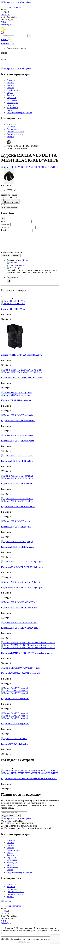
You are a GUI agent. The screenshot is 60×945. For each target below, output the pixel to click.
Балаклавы (12, 100)
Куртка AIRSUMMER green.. (16, 527)
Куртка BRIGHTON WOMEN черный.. (21, 673)
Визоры (10, 105)
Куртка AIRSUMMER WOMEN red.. (19, 607)
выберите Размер (9, 195)
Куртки (10, 85)
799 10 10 (5, 14)
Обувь (10, 92)
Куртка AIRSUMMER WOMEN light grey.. (22, 567)
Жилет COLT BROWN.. (13, 309)
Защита (10, 95)
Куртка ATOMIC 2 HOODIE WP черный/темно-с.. (26, 653)
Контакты (11, 124)
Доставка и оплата (15, 131)
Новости (11, 126)
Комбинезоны (13, 90)
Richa (25, 260)
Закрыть (5, 255)
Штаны (10, 87)
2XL (24, 197)
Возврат (10, 136)
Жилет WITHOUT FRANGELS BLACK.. (21, 355)
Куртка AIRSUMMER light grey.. (17, 547)
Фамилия (5, 224)
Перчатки (11, 97)
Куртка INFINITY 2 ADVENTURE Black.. (22, 377)
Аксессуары (12, 102)
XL (17, 197)
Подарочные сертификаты (19, 112)
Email (3, 230)
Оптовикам (12, 129)
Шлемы (10, 82)
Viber (3, 22)
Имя (3, 221)
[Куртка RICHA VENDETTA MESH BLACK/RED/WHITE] (29, 167)
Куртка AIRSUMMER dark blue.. (18, 484)
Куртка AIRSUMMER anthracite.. (18, 420)
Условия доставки (15, 265)
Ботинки (11, 80)
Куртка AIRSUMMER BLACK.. (17, 461)
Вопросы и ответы (15, 134)
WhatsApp (6, 24)
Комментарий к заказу (11, 252)
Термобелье (12, 107)
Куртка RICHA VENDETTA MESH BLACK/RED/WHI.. (29, 778)
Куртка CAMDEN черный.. (15, 698)
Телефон (5, 227)
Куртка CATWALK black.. (14, 744)
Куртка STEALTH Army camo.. (17, 400)
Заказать (16, 255)
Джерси (10, 110)
